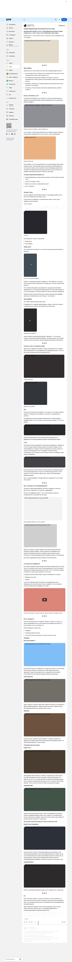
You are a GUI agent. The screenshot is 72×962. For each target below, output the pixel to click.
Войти (64, 19)
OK (20, 959)
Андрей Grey (30, 25)
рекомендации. (10, 139)
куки (14, 959)
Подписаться (62, 25)
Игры (28, 26)
